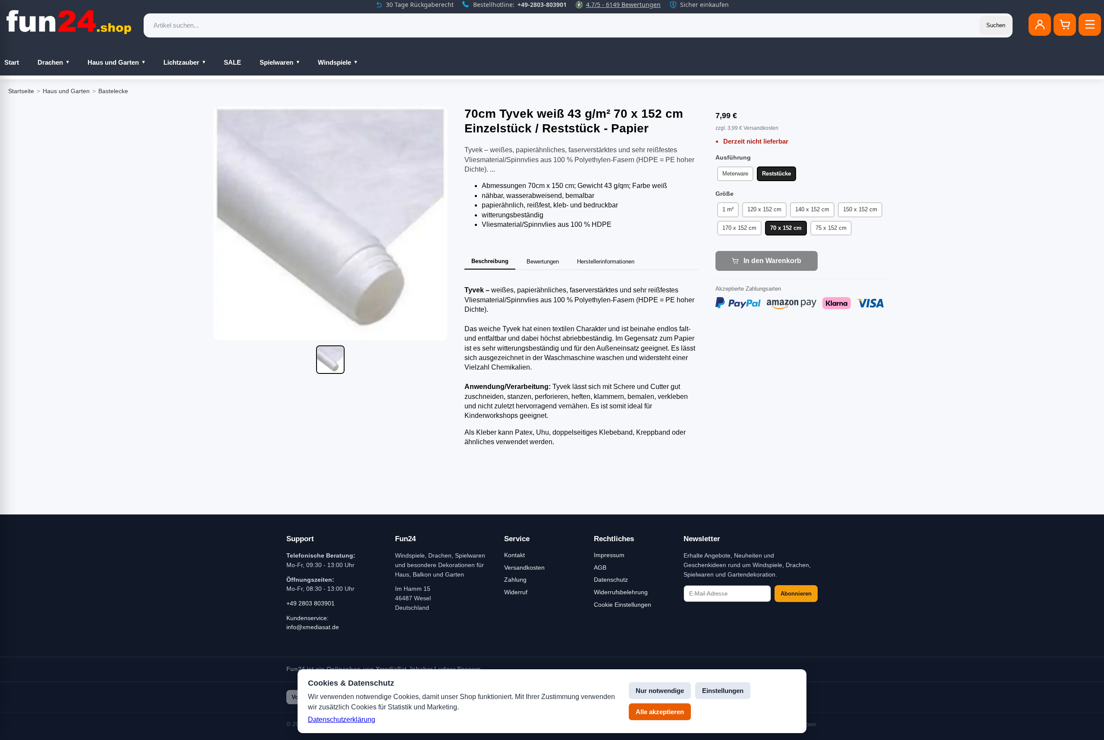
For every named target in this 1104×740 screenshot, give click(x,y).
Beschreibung (489, 261)
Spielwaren (276, 62)
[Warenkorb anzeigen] (1065, 24)
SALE (232, 62)
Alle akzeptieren (660, 711)
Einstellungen (722, 690)
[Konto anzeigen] (1040, 24)
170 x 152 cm (739, 228)
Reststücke (776, 173)
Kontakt (514, 555)
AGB (600, 567)
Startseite (21, 91)
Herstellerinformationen (605, 261)
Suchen (995, 25)
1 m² (728, 209)
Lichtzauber (181, 62)
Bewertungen (543, 261)
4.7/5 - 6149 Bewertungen (623, 4)
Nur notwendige (660, 690)
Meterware (735, 173)
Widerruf (515, 592)
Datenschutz (611, 579)
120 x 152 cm (764, 209)
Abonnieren (796, 593)
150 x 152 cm (860, 209)
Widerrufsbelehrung (621, 592)
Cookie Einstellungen (622, 604)
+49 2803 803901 (310, 603)
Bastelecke (113, 91)
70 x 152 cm (786, 228)
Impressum (609, 555)
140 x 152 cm (812, 209)
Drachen (50, 62)
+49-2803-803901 (542, 4)
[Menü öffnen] (1090, 24)
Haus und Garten (113, 62)
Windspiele (334, 62)
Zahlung (515, 579)
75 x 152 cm (831, 228)
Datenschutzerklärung (341, 719)
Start (11, 62)
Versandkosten (524, 567)
